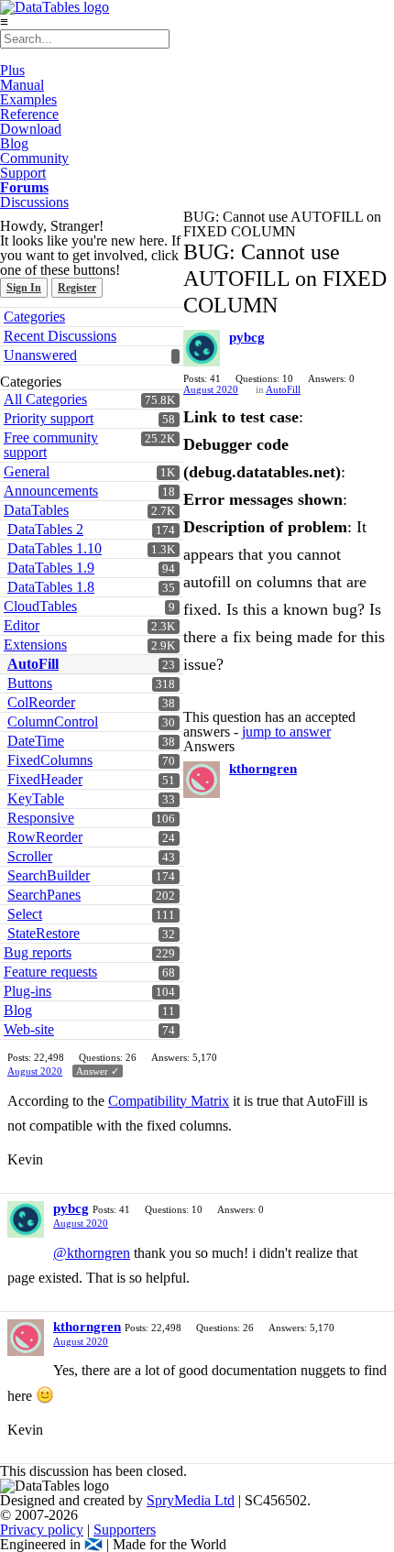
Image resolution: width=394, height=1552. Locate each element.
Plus (12, 70)
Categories (34, 316)
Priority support (48, 418)
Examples (28, 99)
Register (77, 287)
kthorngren (263, 768)
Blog (14, 143)
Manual (22, 85)
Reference (29, 114)
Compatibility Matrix (168, 1101)
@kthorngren (91, 1253)
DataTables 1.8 (50, 587)
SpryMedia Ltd (191, 1500)
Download (30, 129)
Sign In (23, 287)
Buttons (29, 683)
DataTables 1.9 (50, 567)
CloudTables (40, 606)
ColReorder (41, 702)
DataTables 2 (45, 529)
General (26, 471)
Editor (21, 625)
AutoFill (33, 664)
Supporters (124, 1529)
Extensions (35, 644)
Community (34, 158)
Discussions (34, 202)
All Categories (45, 399)
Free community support (51, 445)
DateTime (35, 741)
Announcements (51, 490)
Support (23, 172)
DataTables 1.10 (54, 548)
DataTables (36, 510)
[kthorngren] (201, 779)
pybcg (247, 337)
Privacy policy (41, 1529)
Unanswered (40, 355)
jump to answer (286, 731)
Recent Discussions (60, 336)
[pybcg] (201, 348)
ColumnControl (52, 721)
